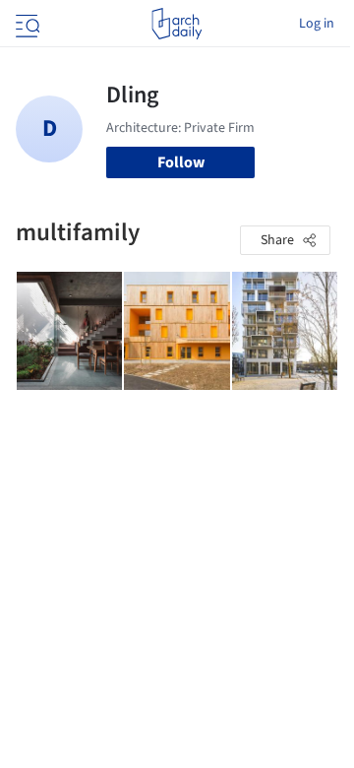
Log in (316, 24)
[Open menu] (25, 23)
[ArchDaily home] (176, 23)
